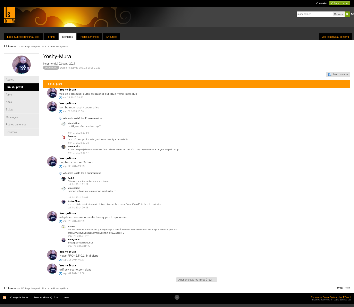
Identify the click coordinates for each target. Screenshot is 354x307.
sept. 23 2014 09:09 (73, 221)
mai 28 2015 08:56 (72, 97)
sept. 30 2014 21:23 (73, 166)
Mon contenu (339, 74)
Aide (66, 297)
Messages (12, 117)
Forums (51, 36)
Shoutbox (111, 36)
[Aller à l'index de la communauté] (9, 15)
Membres (67, 36)
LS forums (10, 288)
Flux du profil (14, 87)
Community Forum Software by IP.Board (331, 297)
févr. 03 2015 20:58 (73, 111)
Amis (9, 101)
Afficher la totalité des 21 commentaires (82, 118)
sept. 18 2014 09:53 (73, 259)
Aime (9, 94)
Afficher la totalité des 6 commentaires (82, 173)
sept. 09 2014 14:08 (73, 273)
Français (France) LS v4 (46, 297)
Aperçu (10, 79)
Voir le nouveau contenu (335, 36)
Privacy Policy (343, 288)
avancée (352, 14)
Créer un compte (339, 3)
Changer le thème (19, 297)
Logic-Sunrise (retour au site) (23, 36)
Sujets (9, 109)
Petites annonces (89, 36)
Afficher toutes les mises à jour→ (196, 279)
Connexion (321, 3)
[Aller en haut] (177, 297)
